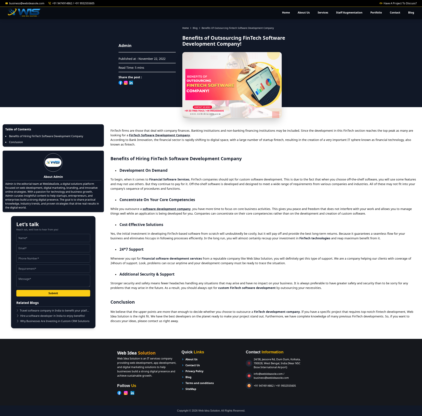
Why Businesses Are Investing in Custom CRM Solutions (55, 321)
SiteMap (190, 389)
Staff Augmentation (349, 12)
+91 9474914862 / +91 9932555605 (73, 3)
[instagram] (126, 393)
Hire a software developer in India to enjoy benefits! (52, 316)
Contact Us (192, 365)
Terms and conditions (199, 383)
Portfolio (376, 12)
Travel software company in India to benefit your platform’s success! (55, 310)
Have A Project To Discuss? (400, 3)
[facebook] (119, 393)
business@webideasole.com (26, 3)
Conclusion (16, 142)
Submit (53, 293)
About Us (304, 12)
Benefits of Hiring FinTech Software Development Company (46, 136)
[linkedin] (132, 393)
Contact (395, 12)
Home (286, 12)
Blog (411, 12)
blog (195, 28)
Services (323, 12)
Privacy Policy (194, 371)
